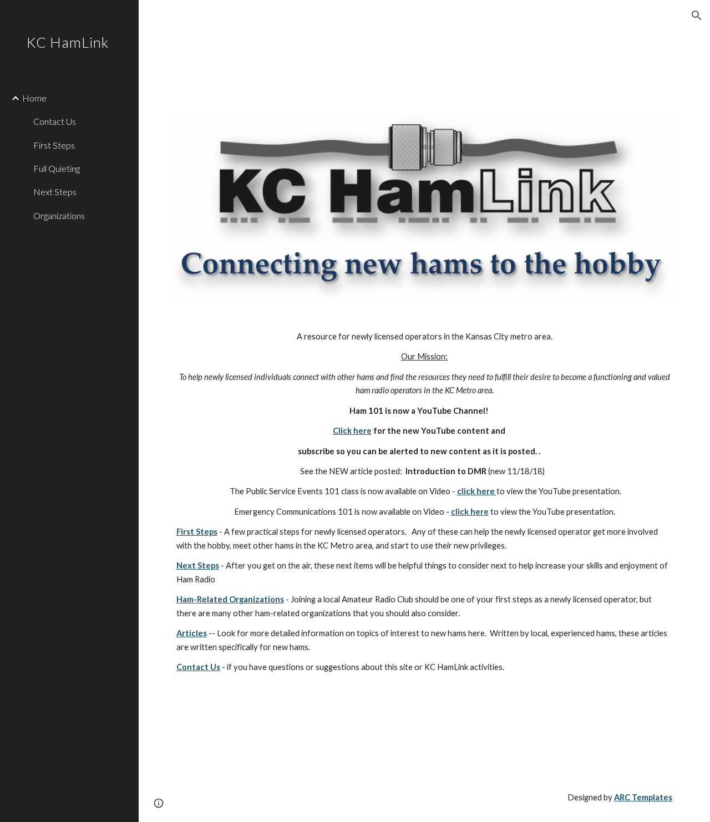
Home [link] (34, 98)
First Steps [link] (54, 145)
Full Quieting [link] (56, 168)
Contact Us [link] (54, 121)
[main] (424, 542)
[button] (696, 15)
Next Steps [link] (55, 191)
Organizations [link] (59, 215)
